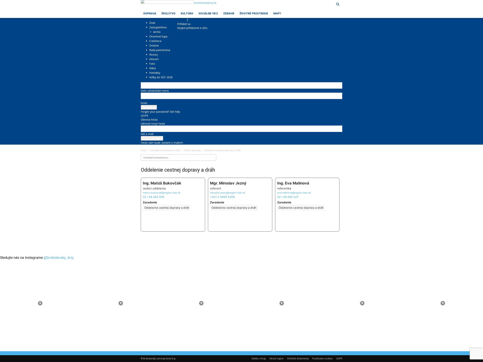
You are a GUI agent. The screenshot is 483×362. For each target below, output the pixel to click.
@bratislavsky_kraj (59, 257)
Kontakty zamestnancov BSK (165, 150)
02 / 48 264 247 (288, 197)
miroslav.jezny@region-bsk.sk (227, 192)
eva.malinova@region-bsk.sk (294, 192)
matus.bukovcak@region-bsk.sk (161, 192)
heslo (144, 103)
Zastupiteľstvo (158, 27)
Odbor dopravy (192, 150)
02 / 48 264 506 (153, 197)
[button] (337, 5)
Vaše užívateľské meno (155, 90)
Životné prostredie (254, 13)
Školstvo (168, 13)
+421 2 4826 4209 (222, 197)
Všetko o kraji (258, 358)
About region (276, 358)
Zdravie (228, 13)
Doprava (149, 13)
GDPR (144, 115)
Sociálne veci (208, 13)
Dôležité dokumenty (298, 358)
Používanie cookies (322, 358)
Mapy (277, 13)
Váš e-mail (147, 134)
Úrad (152, 23)
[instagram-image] (40, 303)
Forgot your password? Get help (160, 111)
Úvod (144, 150)
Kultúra (187, 13)
